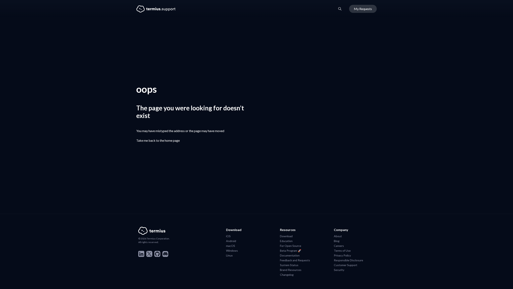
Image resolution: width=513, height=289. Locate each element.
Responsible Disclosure (348, 260)
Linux (229, 255)
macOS (230, 245)
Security (339, 269)
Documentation (290, 255)
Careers (339, 245)
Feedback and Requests (295, 260)
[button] (340, 9)
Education (286, 240)
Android (231, 240)
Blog (336, 240)
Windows (232, 250)
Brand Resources (290, 269)
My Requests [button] (363, 9)
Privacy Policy (342, 255)
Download (286, 236)
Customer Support (345, 265)
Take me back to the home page (158, 140)
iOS (228, 236)
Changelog (287, 274)
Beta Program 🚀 (290, 250)
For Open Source (290, 245)
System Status (289, 265)
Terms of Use (342, 250)
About (338, 236)
